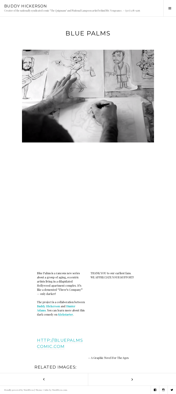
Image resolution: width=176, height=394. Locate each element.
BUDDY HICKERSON (25, 6)
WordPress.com (59, 389)
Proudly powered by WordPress (19, 389)
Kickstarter (65, 314)
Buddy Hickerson (48, 306)
